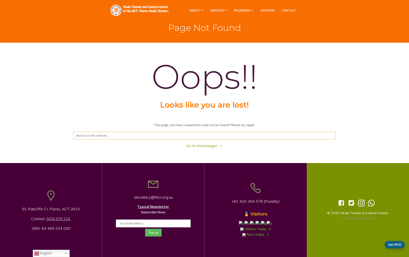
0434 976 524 (58, 218)
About (195, 10)
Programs (242, 10)
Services (217, 10)
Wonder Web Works (358, 218)
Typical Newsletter (153, 206)
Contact (288, 10)
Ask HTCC (394, 244)
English (45, 253)
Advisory (268, 10)
